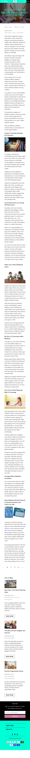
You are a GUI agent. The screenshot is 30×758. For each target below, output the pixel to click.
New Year (16, 597)
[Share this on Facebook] (11, 567)
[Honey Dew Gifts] (15, 1)
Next (22, 27)
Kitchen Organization (10, 638)
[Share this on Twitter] (7, 567)
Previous (17, 27)
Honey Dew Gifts (17, 738)
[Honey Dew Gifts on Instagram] (17, 734)
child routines (8, 32)
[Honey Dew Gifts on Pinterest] (15, 734)
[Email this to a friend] (22, 567)
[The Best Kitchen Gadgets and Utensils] (10, 628)
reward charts (20, 32)
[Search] (25, 1)
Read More (9, 616)
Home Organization (9, 676)
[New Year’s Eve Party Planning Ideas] (10, 587)
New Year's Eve (8, 599)
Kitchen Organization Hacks (14, 671)
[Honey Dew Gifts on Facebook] (12, 734)
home (13, 32)
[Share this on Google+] (18, 567)
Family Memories (9, 597)
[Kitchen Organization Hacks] (10, 668)
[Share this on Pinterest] (14, 567)
